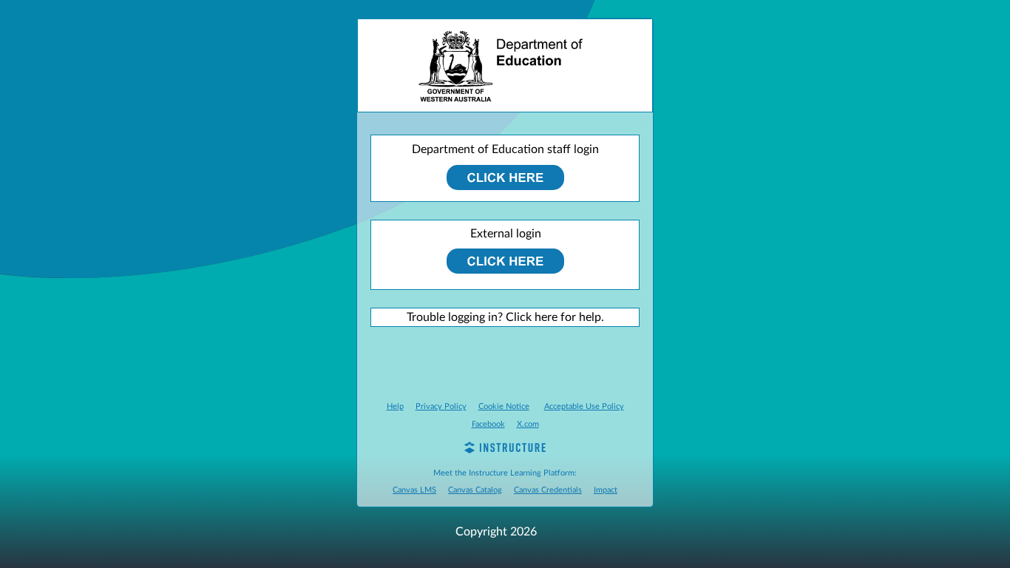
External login (505, 234)
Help (395, 406)
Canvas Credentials (548, 490)
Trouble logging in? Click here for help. (505, 317)
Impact (605, 490)
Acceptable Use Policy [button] (584, 406)
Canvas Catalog (475, 490)
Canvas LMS (414, 490)
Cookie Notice (503, 406)
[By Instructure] (505, 450)
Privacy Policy (441, 406)
